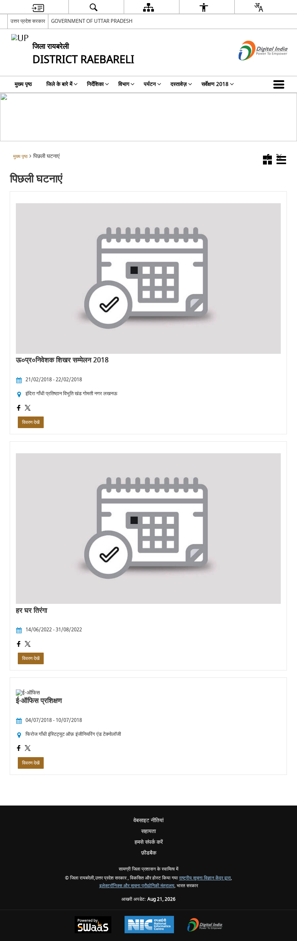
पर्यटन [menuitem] (150, 84)
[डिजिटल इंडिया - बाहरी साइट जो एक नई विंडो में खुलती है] (253, 67)
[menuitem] (38, 7)
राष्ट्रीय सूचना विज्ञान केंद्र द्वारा (205, 878)
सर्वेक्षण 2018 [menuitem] (215, 84)
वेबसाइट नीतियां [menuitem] (148, 820)
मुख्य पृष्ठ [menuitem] (23, 84)
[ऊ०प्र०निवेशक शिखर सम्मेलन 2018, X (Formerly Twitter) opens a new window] (28, 409)
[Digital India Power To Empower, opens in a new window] (205, 925)
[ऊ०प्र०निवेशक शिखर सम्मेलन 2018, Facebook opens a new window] (19, 409)
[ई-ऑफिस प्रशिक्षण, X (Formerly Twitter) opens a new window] (28, 749)
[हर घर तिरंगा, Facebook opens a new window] (19, 645)
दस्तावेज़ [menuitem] (179, 84)
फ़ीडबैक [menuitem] (148, 853)
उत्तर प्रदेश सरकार (27, 21)
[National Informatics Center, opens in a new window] (149, 925)
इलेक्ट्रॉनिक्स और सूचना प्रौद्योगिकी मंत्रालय (136, 886)
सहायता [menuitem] (148, 831)
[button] (280, 84)
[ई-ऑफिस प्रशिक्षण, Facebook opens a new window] (19, 749)
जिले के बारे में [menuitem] (59, 84)
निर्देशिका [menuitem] (95, 84)
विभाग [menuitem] (123, 84)
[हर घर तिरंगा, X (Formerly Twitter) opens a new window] (28, 645)
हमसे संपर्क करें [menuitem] (149, 842)
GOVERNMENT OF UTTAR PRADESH (92, 21)
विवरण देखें (30, 422)
